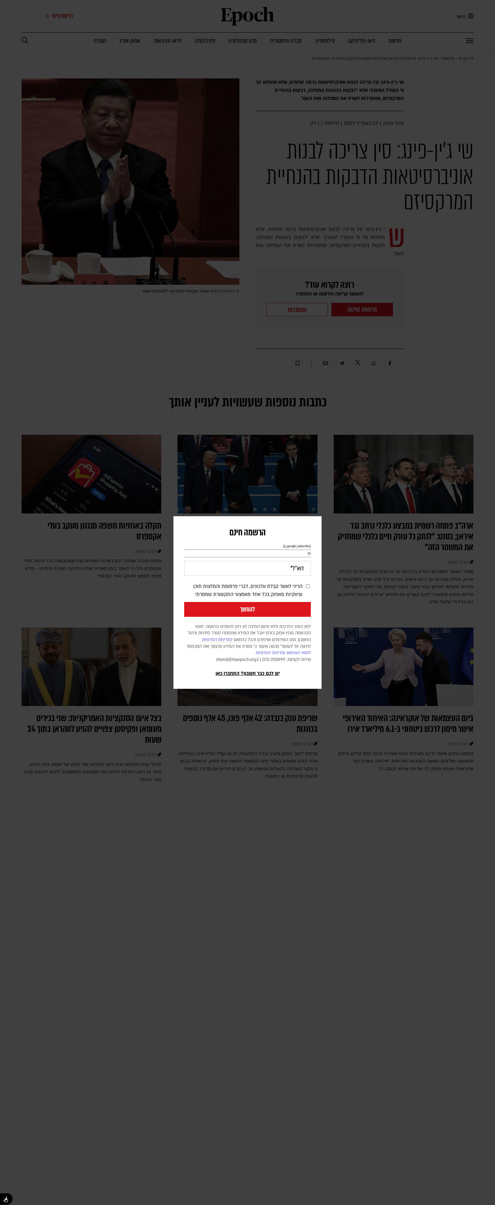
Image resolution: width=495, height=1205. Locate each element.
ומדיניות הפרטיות (270, 652)
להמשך (247, 609)
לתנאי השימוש (299, 652)
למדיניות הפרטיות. (216, 639)
